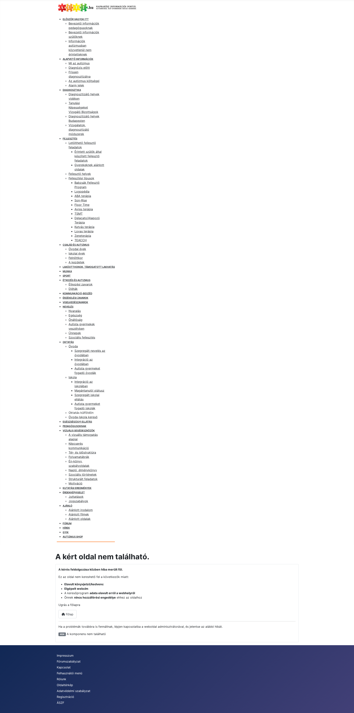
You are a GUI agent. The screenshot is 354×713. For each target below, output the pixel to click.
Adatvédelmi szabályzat (73, 691)
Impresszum (65, 655)
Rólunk (61, 679)
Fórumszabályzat (69, 661)
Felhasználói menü (69, 673)
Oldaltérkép (65, 685)
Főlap (69, 614)
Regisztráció (65, 697)
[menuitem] (76, 19)
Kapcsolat (64, 667)
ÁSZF (60, 703)
